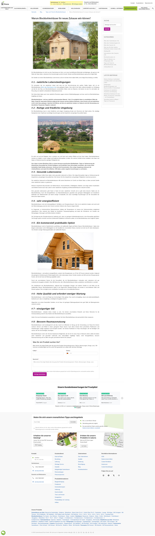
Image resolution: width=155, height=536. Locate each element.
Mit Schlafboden (41, 514)
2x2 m (80, 514)
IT (76, 532)
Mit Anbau (109, 512)
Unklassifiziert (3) (108, 66)
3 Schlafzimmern (88, 518)
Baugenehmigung (59, 481)
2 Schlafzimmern (78, 518)
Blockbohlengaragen (43, 523)
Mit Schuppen (117, 512)
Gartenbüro (98, 512)
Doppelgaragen (87, 521)
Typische (53, 519)
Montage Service (59, 464)
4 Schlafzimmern (98, 518)
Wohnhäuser (107, 516)
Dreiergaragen (95, 521)
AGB (102, 456)
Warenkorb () (148, 3)
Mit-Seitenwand (102, 523)
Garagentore (58, 497)
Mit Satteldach (50, 514)
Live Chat (3, 533)
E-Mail (34, 350)
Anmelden (73, 422)
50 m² (47, 518)
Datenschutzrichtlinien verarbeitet (91, 428)
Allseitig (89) (107, 51)
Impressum (104, 464)
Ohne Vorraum (43, 525)
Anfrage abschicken (39, 374)
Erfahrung (80, 461)
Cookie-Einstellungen (107, 467)
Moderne (61, 512)
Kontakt (133, 3)
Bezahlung (57, 459)
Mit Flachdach (85, 523)
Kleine (67, 516)
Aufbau (57, 502)
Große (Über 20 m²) (89, 512)
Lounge (104, 512)
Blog (79, 467)
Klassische (85, 516)
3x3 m (85, 514)
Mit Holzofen (76, 525)
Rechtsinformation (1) (109, 57)
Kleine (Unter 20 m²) (77, 512)
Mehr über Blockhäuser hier (48, 87)
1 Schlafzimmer (68, 518)
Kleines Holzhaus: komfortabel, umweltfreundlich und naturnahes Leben (112, 80)
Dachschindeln (59, 492)
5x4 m (102, 514)
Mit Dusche (59, 525)
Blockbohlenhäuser (36, 516)
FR (74, 532)
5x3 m (98, 514)
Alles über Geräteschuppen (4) (112, 43)
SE (86, 532)
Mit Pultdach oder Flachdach (62, 514)
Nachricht (35, 359)
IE (93, 532)
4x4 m (94, 514)
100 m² (56, 518)
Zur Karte (84, 446)
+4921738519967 (92, 4)
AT (88, 532)
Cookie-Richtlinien (106, 461)
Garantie (57, 467)
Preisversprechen (59, 474)
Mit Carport (103, 521)
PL (91, 532)
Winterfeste (68, 512)
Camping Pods (109, 514)
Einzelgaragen (78, 521)
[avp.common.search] (153, 8)
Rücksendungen (59, 472)
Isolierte (72, 516)
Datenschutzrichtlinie (106, 459)
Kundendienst (140, 3)
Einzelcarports (59, 523)
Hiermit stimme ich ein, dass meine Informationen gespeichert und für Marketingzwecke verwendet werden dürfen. (64, 371)
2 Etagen (61, 518)
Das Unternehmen (83, 456)
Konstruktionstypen (60, 487)
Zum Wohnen (53, 516)
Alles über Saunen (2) (109, 45)
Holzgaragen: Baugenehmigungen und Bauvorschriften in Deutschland (112, 86)
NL (83, 532)
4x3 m (89, 514)
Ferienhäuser (61, 516)
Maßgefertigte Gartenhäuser (62, 469)
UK (71, 532)
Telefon (68, 350)
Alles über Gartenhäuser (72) (111, 40)
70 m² (51, 518)
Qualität (80, 459)
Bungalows (35, 518)
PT (81, 532)
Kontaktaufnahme (82, 469)
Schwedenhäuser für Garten (77, 519)
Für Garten (46, 516)
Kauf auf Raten (59, 456)
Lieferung (57, 461)
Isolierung (57, 489)
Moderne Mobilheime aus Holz (57, 521)
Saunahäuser (35, 525)
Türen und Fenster (60, 494)
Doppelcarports (68, 523)
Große (101, 516)
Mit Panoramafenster (108, 525)
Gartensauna (117, 523)
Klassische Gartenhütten (51, 512)
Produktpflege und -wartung (62, 499)
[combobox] (69, 353)
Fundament (58, 484)
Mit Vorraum (51, 525)
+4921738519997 (57, 4)
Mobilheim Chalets (43, 521)
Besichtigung (81, 464)
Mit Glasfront (74, 514)
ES (79, 532)
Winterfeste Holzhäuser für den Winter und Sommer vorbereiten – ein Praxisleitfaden (112, 95)
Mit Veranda (96, 519)
